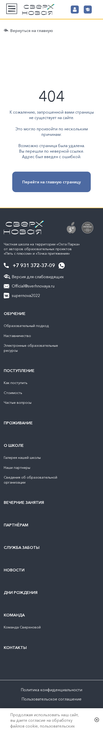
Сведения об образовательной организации (30, 480)
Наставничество (17, 335)
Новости (14, 569)
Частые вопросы (18, 402)
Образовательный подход (26, 325)
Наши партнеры (17, 467)
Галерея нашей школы (22, 457)
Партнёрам (16, 524)
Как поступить (16, 383)
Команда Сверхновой (22, 627)
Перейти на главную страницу (51, 181)
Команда (14, 614)
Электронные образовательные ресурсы (31, 348)
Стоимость (13, 393)
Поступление (19, 370)
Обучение (15, 313)
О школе (14, 445)
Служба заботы (22, 547)
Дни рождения (21, 592)
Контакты (15, 647)
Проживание (18, 422)
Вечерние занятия (24, 502)
